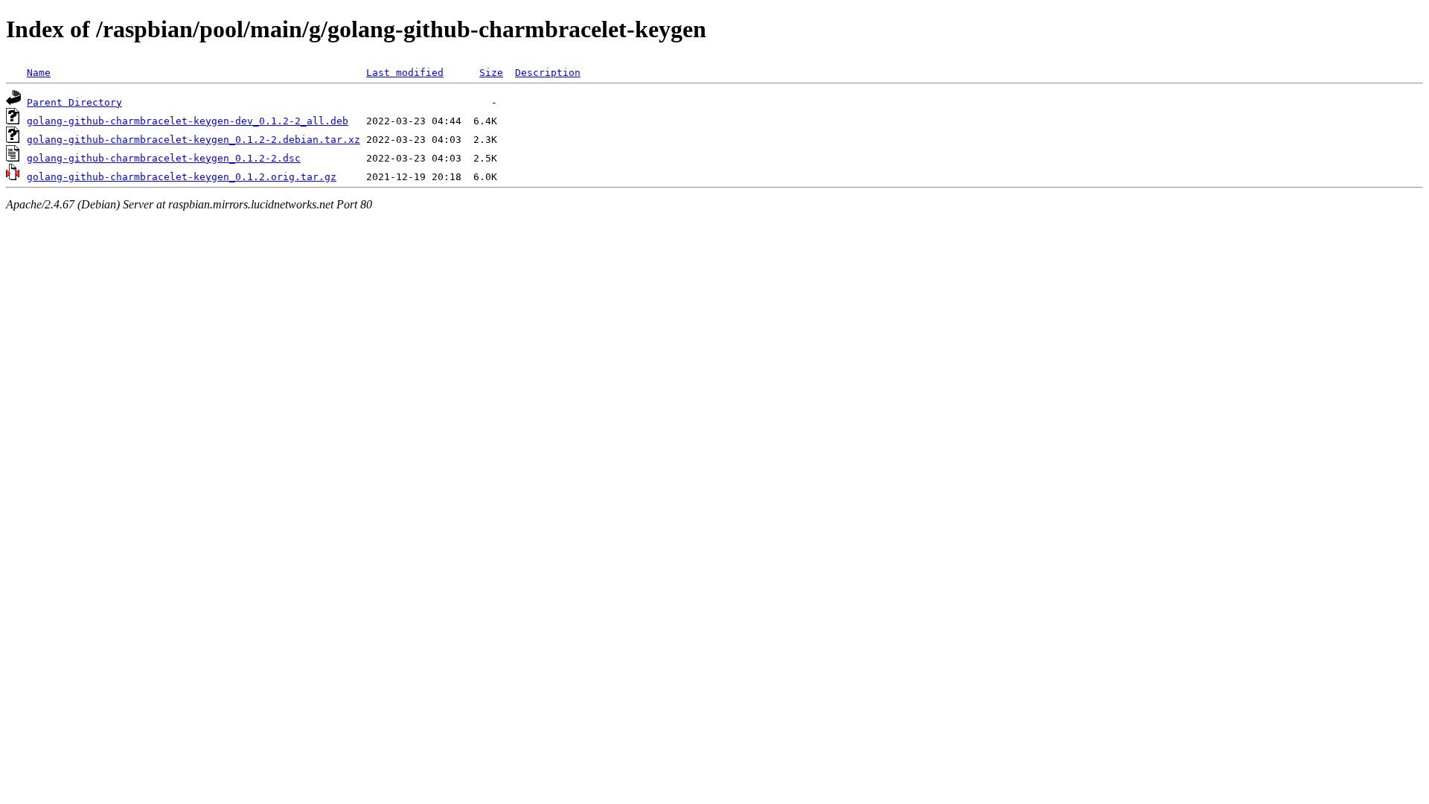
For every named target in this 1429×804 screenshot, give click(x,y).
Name (39, 72)
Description (548, 72)
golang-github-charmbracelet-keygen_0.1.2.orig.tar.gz (181, 176)
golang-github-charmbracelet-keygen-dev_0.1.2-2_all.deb (187, 121)
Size (491, 72)
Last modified (405, 72)
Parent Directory (74, 102)
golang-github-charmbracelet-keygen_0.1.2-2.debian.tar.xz (193, 139)
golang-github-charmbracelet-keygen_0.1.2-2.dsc (164, 158)
